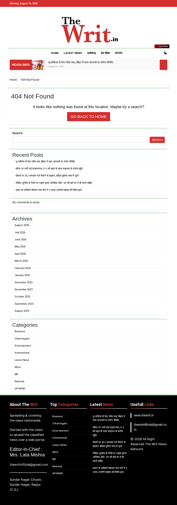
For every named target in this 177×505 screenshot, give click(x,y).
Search (17, 133)
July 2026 (20, 232)
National (19, 381)
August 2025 (22, 310)
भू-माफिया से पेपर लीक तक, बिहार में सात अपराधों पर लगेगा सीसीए (80, 62)
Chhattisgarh (22, 338)
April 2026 (20, 253)
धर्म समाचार (20, 388)
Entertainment (23, 345)
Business (20, 331)
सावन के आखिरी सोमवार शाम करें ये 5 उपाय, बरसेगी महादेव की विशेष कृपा (49, 190)
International (22, 352)
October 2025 (22, 296)
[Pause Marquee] (163, 65)
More (119, 52)
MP (16, 374)
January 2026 (22, 275)
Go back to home (89, 116)
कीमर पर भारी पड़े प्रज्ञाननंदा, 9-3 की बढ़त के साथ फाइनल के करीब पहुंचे (49, 168)
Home (55, 53)
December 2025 (23, 282)
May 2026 (20, 246)
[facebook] (12, 30)
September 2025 (24, 303)
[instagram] (16, 30)
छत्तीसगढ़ (91, 53)
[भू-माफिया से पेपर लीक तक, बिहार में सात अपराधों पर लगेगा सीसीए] (38, 66)
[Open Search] (160, 53)
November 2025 (24, 289)
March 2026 (21, 260)
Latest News (73, 53)
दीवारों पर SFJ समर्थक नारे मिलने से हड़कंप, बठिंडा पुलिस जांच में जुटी (47, 175)
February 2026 (23, 268)
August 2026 (22, 225)
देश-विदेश (105, 53)
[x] (20, 30)
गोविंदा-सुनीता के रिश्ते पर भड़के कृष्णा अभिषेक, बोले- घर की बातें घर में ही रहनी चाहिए (54, 182)
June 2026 (20, 239)
